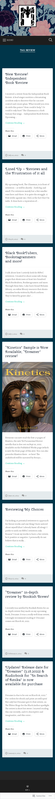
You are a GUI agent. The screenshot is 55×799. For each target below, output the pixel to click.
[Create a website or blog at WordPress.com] (28, 786)
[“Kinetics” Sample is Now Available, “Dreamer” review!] (27, 397)
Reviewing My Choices (24, 509)
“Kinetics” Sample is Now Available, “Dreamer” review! (26, 351)
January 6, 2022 (14, 753)
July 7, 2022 (12, 334)
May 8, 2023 (13, 239)
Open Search (50, 40)
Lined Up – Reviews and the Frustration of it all (26, 170)
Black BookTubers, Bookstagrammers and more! (21, 257)
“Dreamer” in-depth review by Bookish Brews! (27, 594)
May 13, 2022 (13, 578)
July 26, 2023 (13, 155)
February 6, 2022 (15, 653)
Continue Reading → (15, 122)
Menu (10, 40)
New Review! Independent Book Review (16, 78)
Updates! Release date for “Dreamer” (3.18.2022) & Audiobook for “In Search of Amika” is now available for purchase (27, 675)
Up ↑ (27, 790)
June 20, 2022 (13, 495)
